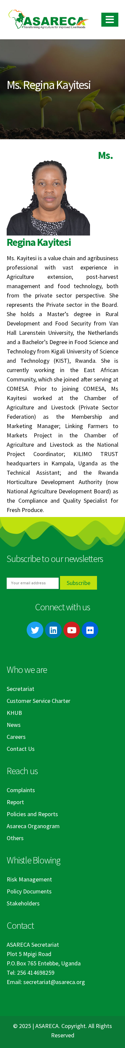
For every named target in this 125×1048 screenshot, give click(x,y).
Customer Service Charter (38, 701)
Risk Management (29, 879)
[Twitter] (35, 630)
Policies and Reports (32, 814)
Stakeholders (23, 903)
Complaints (21, 790)
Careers (16, 737)
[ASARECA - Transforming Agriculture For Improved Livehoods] (48, 20)
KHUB (14, 713)
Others (15, 838)
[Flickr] (90, 630)
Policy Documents (29, 891)
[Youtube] (71, 630)
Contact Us (21, 749)
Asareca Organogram (33, 826)
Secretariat (20, 689)
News (14, 725)
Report (15, 802)
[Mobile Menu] (109, 20)
